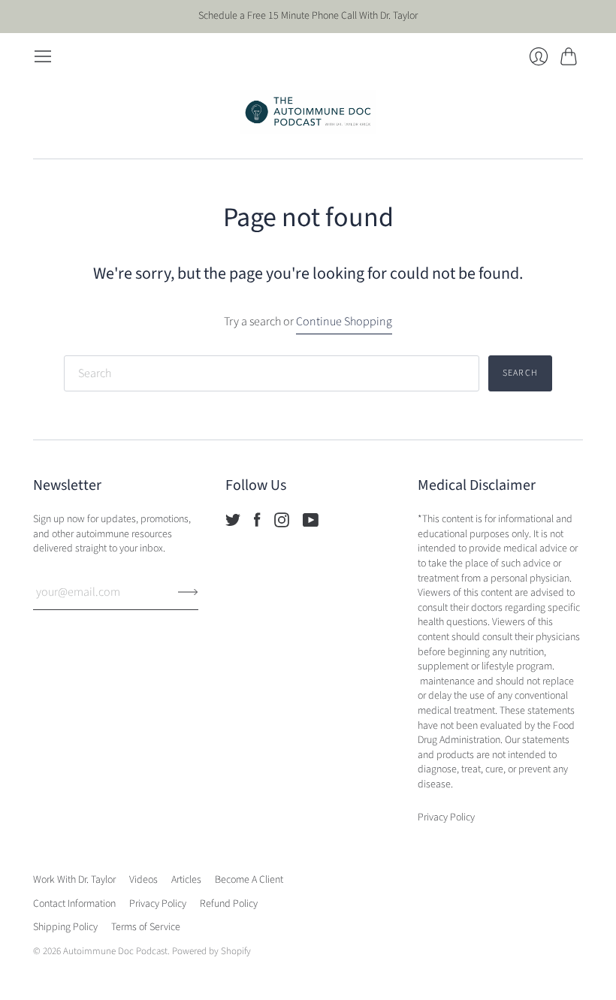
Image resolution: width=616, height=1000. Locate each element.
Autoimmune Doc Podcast (115, 951)
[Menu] (43, 56)
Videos (143, 879)
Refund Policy (229, 903)
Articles (186, 879)
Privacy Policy (157, 903)
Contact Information (74, 903)
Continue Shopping (344, 321)
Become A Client (249, 879)
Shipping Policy (65, 927)
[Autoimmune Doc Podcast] (308, 112)
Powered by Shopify (211, 951)
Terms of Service (145, 927)
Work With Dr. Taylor (74, 879)
